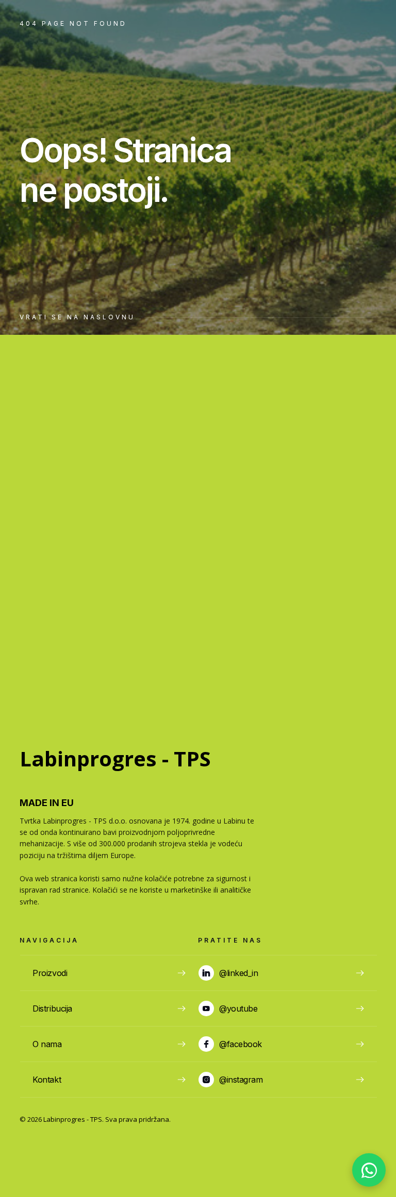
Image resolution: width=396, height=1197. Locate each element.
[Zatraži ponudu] (369, 1170)
